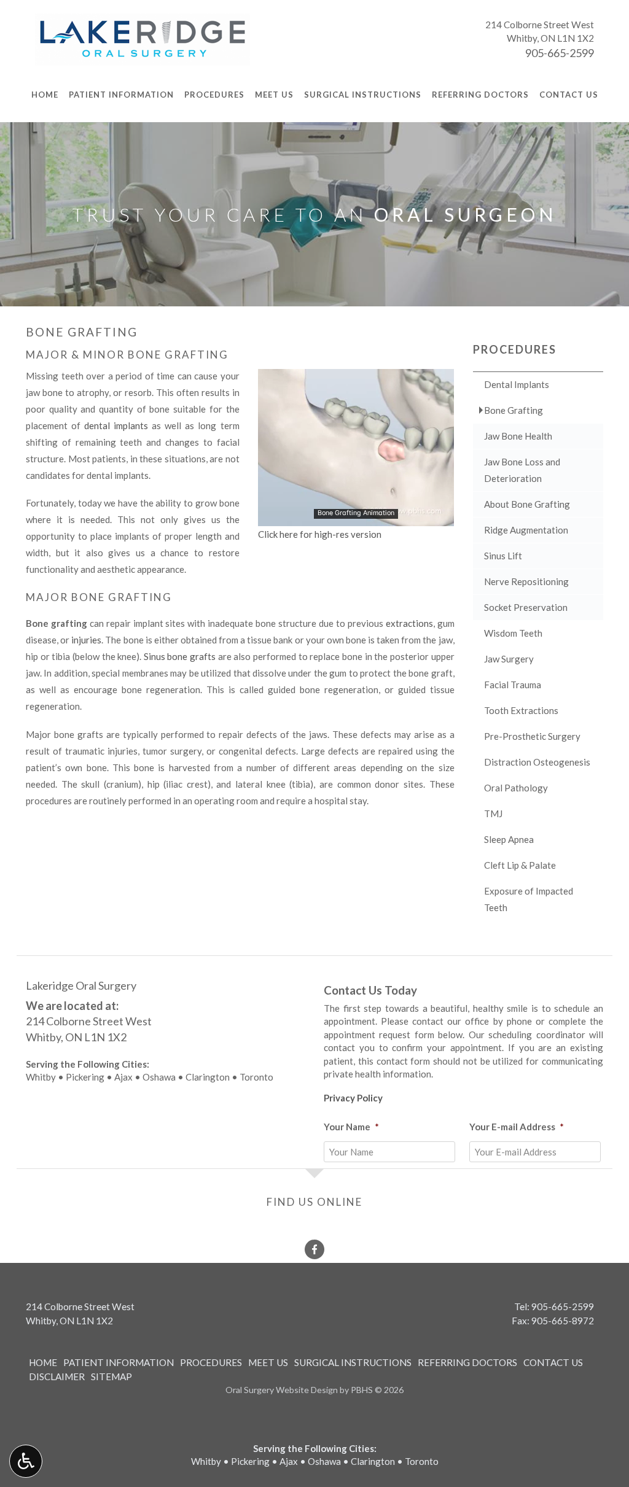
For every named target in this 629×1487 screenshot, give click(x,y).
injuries (86, 639)
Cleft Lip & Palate (520, 865)
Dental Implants (516, 384)
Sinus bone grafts (180, 656)
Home (44, 94)
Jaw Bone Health (518, 435)
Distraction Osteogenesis (537, 761)
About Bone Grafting (527, 504)
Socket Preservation (526, 607)
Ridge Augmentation (526, 529)
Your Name (351, 1126)
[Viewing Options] (25, 1461)
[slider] (355, 516)
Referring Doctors (480, 94)
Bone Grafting (513, 410)
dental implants (116, 425)
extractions (409, 623)
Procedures (214, 94)
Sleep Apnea (509, 839)
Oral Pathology (516, 787)
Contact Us (568, 94)
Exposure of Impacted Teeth (528, 899)
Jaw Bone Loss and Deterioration (522, 470)
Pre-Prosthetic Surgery (532, 736)
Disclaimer (57, 1376)
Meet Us (274, 94)
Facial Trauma (512, 684)
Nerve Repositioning (526, 581)
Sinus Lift (503, 555)
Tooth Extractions (521, 710)
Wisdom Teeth (513, 633)
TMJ (493, 813)
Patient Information (121, 94)
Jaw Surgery (509, 658)
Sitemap (111, 1376)
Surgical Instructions (362, 94)
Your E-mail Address (516, 1126)
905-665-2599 (559, 53)
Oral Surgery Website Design (281, 1389)
